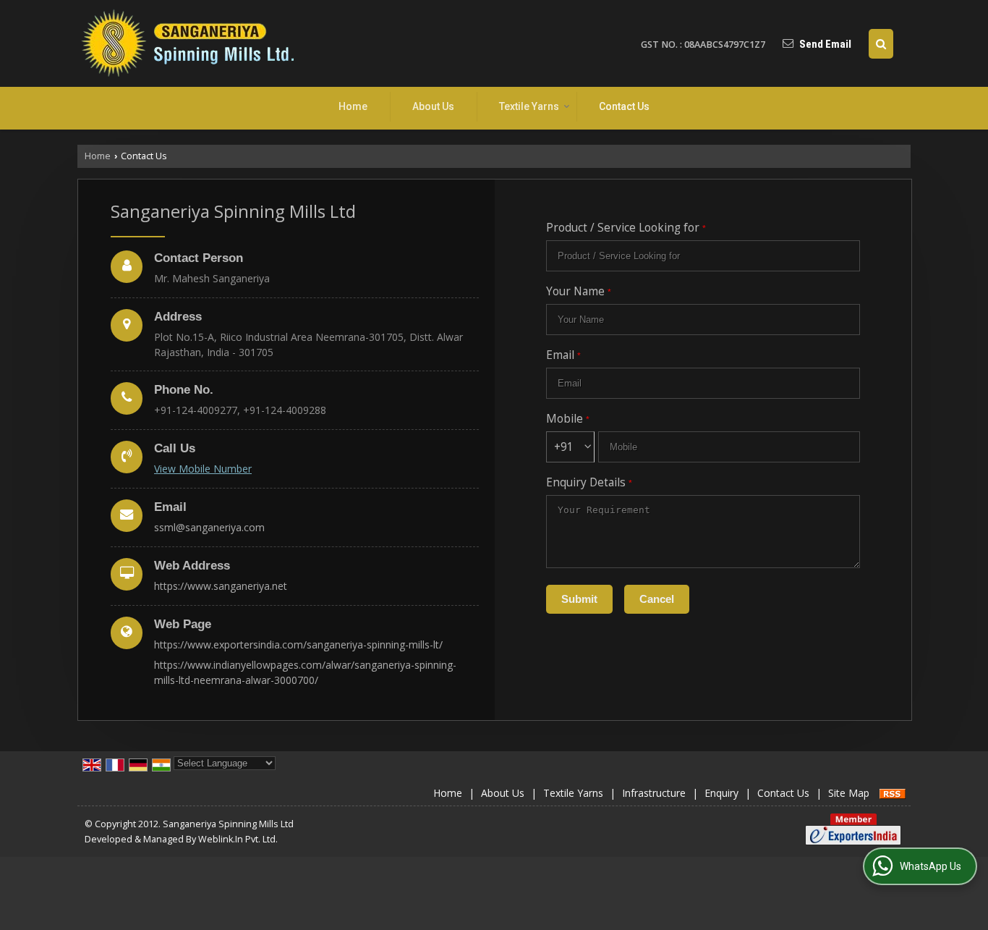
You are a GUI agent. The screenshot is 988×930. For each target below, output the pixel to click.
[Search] (881, 44)
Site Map (848, 793)
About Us (433, 106)
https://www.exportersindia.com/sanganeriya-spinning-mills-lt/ (298, 644)
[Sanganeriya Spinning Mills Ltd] (185, 43)
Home (352, 106)
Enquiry (721, 793)
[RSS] (893, 793)
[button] (203, 468)
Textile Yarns (529, 106)
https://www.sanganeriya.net (220, 586)
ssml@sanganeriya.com (209, 527)
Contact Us (624, 106)
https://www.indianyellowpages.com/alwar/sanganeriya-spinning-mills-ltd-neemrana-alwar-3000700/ (305, 672)
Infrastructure (654, 793)
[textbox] (703, 255)
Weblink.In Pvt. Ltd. (238, 839)
